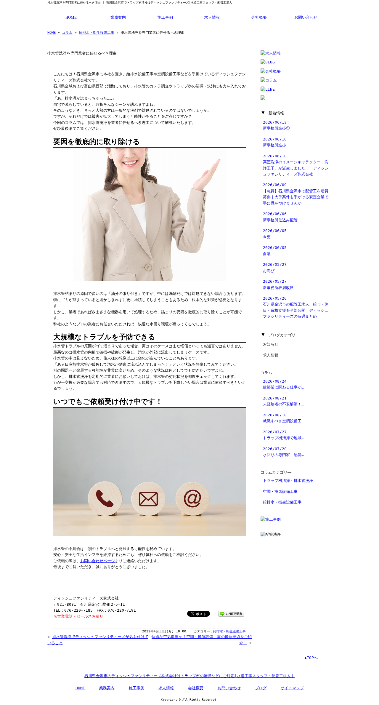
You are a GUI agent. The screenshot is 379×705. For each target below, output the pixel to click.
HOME (71, 17)
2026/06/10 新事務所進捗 (275, 142)
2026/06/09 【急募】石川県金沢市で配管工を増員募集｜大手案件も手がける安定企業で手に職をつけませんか (295, 194)
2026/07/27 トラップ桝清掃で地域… (283, 435)
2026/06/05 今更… (275, 233)
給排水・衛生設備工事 (96, 33)
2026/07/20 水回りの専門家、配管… (283, 452)
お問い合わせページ (97, 561)
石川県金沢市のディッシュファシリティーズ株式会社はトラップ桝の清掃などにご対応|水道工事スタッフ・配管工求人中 (189, 676)
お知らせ (270, 344)
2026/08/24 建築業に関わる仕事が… (283, 384)
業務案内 (118, 17)
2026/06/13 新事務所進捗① (276, 125)
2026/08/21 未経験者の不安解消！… (283, 401)
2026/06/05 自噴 (275, 250)
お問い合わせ (305, 17)
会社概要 (259, 17)
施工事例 (165, 17)
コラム (67, 33)
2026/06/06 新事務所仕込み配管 (280, 217)
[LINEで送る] (231, 613)
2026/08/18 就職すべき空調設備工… (283, 418)
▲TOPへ (311, 658)
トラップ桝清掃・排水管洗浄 (288, 480)
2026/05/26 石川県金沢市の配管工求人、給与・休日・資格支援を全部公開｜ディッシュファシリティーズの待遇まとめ (295, 307)
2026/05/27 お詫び (275, 267)
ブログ (260, 688)
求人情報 (212, 17)
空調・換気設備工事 (280, 491)
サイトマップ (292, 688)
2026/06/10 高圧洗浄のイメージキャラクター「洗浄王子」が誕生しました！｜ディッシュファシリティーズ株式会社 (295, 165)
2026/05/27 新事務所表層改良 (278, 284)
